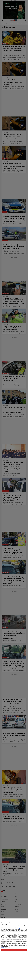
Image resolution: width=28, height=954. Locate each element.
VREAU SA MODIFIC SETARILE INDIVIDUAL (14, 951)
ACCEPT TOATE (14, 950)
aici (9, 934)
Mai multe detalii (17, 928)
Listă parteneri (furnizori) (5, 947)
